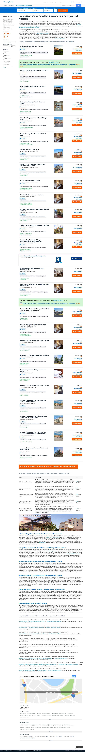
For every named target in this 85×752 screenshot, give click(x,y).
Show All (50, 719)
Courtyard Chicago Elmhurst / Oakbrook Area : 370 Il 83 (34, 448)
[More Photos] (58, 54)
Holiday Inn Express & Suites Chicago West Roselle (49, 670)
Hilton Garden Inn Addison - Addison (32, 86)
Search (78, 5)
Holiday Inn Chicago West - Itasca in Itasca (32, 102)
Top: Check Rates (6, 17)
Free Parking (6, 55)
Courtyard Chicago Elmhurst (25, 621)
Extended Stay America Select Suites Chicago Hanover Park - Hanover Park (33, 432)
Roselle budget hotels (46, 713)
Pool (5, 52)
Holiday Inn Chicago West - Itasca (27, 670)
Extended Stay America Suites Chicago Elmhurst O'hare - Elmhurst (33, 416)
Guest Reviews (79, 184)
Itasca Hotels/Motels (31, 713)
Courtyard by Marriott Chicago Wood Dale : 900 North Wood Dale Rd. (34, 309)
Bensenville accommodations (57, 715)
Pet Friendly (6, 50)
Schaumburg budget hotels (70, 715)
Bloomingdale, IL (23, 713)
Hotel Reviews (79, 199)
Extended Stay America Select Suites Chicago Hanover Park (33, 401)
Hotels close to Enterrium (36, 727)
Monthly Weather (6, 27)
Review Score (79, 229)
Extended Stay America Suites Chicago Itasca (33, 118)
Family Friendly (7, 61)
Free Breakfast (7, 53)
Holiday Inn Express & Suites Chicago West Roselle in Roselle (33, 325)
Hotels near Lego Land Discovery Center (62, 727)
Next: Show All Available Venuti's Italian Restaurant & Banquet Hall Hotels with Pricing (47, 466)
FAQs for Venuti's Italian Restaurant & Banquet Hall (8, 29)
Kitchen (5, 59)
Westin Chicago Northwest (52, 551)
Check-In (35, 8)
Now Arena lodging (57, 725)
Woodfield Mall (42, 542)
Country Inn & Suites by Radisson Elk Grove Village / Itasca (32, 165)
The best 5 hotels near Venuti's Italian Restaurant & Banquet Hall (8, 25)
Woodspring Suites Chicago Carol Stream (34, 340)
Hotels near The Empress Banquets (63, 724)
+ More (4, 67)
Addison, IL (39, 713)
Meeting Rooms (7, 58)
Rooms (55, 8)
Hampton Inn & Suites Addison (52, 537)
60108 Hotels (66, 736)
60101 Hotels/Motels (23, 738)
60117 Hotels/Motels (39, 736)
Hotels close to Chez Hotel (25, 727)
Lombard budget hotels (24, 717)
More (67, 2)
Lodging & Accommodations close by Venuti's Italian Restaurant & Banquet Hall (8, 20)
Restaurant (6, 62)
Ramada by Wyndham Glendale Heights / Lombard (34, 210)
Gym (5, 56)
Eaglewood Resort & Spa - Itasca (31, 46)
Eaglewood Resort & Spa (73, 554)
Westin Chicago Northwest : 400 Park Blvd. (33, 134)
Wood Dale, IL (70, 713)
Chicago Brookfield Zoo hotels (46, 725)
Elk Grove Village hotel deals (25, 715)
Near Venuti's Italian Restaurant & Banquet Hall (25, 8)
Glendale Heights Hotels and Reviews (59, 713)
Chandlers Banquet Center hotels (68, 725)
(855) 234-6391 (37, 750)
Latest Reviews (79, 90)
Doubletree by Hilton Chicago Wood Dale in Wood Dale (34, 285)
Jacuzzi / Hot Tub (7, 64)
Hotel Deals (45, 2)
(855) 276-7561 (54, 62)
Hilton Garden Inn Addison (43, 33)
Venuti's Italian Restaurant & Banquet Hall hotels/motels (30, 724)
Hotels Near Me (23, 750)
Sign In (78, 2)
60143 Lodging (52, 736)
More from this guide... (60, 38)
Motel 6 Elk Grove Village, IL (30, 149)
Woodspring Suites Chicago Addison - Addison (33, 370)
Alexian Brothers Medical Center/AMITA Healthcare (29, 725)
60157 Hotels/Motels (23, 736)
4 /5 (77, 481)
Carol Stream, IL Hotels (46, 715)
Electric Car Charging (8, 65)
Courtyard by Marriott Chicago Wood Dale (42, 658)
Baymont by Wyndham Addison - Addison (34, 355)
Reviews (80, 359)
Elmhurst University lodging (47, 727)
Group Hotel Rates (54, 2)
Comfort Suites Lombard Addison (31, 194)
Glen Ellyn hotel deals (36, 715)
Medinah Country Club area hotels (48, 724)
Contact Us (2, 750)
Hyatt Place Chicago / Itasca (30, 180)
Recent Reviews (79, 50)
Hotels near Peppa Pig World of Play (27, 729)
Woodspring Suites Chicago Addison (47, 664)
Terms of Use (13, 750)
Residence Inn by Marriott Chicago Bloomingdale (32, 269)
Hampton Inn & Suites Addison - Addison (34, 70)
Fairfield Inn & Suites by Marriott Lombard (34, 225)
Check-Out (45, 8)
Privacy (18, 750)
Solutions (62, 2)
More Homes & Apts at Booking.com (33, 256)
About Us (8, 750)
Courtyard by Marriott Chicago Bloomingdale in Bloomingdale (31, 240)
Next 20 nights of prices (7, 22)
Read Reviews (79, 74)
